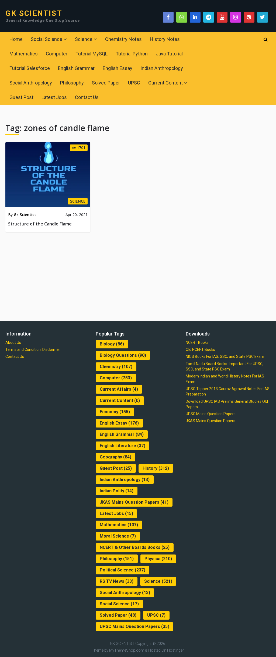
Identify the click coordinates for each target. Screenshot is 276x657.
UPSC (134, 83)
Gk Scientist (25, 214)
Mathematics (23, 53)
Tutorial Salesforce (29, 68)
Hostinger (175, 650)
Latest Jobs (54, 97)
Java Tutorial (169, 53)
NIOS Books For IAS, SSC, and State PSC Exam (225, 356)
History (156, 468)
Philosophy (72, 83)
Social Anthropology (30, 83)
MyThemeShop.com (126, 650)
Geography (115, 457)
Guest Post (21, 97)
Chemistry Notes (123, 39)
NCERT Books (197, 342)
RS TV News (116, 581)
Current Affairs (119, 389)
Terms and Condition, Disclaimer (32, 349)
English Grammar (76, 68)
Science (83, 39)
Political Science (122, 570)
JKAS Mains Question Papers (134, 502)
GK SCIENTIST (33, 13)
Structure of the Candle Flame (40, 224)
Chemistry (116, 366)
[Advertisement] (138, 275)
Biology (112, 344)
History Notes (165, 39)
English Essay (117, 68)
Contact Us (87, 97)
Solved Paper (106, 83)
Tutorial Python (132, 53)
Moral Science (118, 536)
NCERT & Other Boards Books (135, 547)
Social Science (46, 39)
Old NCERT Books (200, 349)
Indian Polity (116, 490)
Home (16, 39)
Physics (158, 558)
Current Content (165, 83)
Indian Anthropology (161, 68)
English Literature (122, 445)
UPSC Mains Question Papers (134, 626)
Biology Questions (123, 355)
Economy (115, 411)
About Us (13, 342)
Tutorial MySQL (91, 53)
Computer (56, 53)
